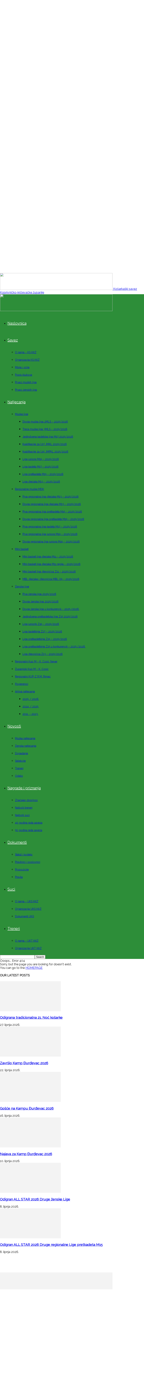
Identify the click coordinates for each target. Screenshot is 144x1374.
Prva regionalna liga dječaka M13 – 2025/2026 (50, 496)
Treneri (19, 768)
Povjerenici (21, 684)
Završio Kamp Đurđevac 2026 (24, 1063)
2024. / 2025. (30, 706)
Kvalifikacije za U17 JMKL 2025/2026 (44, 444)
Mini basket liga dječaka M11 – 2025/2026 (47, 556)
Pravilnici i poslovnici (27, 862)
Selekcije (20, 760)
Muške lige (21, 414)
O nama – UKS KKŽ (26, 901)
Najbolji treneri (23, 807)
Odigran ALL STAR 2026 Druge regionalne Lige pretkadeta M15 (51, 1244)
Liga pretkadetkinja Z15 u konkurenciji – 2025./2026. (54, 646)
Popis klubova (23, 374)
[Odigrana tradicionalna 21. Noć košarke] (30, 1010)
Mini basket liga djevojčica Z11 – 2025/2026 (49, 571)
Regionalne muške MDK (29, 489)
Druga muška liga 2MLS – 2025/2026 (45, 421)
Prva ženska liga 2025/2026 (39, 594)
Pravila (19, 877)
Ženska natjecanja (25, 745)
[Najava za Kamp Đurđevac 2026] (30, 1146)
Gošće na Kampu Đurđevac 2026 (27, 1108)
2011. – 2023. (30, 713)
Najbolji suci (22, 815)
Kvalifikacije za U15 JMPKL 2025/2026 (45, 451)
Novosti (14, 726)
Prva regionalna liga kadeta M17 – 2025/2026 (49, 526)
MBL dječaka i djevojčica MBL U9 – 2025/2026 (50, 579)
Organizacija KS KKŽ (27, 359)
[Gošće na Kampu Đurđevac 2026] (30, 1101)
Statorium (83, 1345)
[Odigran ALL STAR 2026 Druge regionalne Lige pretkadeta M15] (30, 1237)
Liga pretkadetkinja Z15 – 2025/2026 (44, 639)
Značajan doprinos (26, 800)
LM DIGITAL (62, 1345)
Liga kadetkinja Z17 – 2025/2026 (42, 631)
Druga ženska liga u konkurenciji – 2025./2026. (50, 609)
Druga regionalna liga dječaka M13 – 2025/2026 (51, 504)
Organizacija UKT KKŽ (28, 948)
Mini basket (21, 549)
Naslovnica (17, 323)
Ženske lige (22, 586)
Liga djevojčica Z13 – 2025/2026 (42, 654)
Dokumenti (17, 842)
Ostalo (19, 775)
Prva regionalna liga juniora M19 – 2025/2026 (49, 534)
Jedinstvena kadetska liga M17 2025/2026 (47, 436)
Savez (13, 340)
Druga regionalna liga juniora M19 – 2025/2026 (51, 541)
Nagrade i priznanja (24, 788)
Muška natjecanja (25, 738)
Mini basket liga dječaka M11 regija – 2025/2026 (51, 564)
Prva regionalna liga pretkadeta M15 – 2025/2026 (52, 511)
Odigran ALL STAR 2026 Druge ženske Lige (35, 1199)
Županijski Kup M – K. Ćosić (32, 669)
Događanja (21, 753)
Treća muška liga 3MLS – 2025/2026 (44, 429)
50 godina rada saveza (28, 830)
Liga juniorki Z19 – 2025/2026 (40, 624)
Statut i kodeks (23, 854)
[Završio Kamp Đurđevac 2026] (30, 1055)
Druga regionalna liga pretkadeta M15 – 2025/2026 (53, 519)
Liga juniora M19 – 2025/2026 (40, 459)
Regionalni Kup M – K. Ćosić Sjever (36, 661)
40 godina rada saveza (28, 822)
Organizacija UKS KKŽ (28, 908)
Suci (11, 889)
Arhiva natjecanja (25, 691)
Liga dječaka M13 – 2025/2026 (41, 481)
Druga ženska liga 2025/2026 (40, 601)
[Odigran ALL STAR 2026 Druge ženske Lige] (30, 1192)
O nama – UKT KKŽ (26, 940)
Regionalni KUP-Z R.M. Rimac (33, 676)
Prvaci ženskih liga (26, 389)
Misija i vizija (22, 367)
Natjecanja (17, 402)
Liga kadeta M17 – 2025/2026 (40, 466)
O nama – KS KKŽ (25, 352)
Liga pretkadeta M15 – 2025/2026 (42, 474)
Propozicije (22, 869)
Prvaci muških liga (26, 382)
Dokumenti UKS (24, 916)
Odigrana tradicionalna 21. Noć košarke (31, 1017)
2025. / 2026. (30, 698)
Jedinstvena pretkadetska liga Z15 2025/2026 (50, 616)
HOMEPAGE (34, 968)
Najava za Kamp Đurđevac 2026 (26, 1154)
